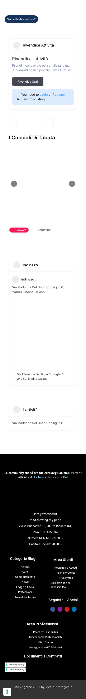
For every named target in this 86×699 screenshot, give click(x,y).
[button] (49, 19)
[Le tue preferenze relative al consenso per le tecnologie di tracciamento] (7, 692)
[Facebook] (52, 609)
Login (44, 95)
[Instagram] (59, 609)
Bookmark (48, 123)
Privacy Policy (16, 664)
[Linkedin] (74, 609)
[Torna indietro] (12, 123)
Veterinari (44, 229)
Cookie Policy (16, 669)
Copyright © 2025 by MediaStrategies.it (43, 687)
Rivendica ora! (28, 81)
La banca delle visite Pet (51, 477)
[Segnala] (55, 123)
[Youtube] (67, 609)
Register (59, 95)
